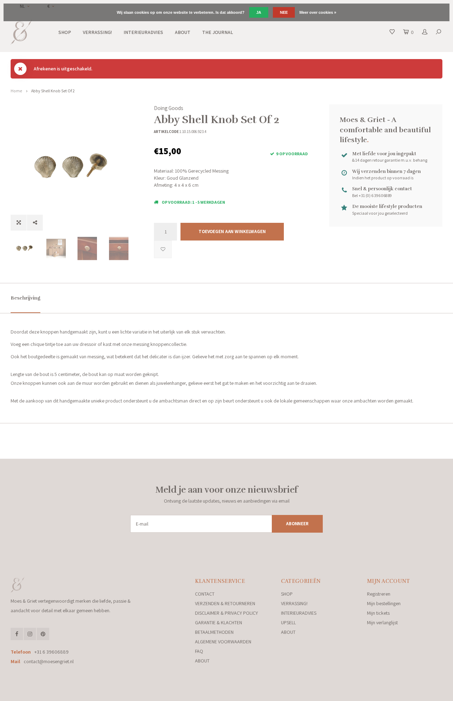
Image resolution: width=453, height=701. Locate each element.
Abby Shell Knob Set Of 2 (53, 90)
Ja (258, 12)
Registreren (378, 594)
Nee (284, 12)
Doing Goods (168, 108)
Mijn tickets (378, 613)
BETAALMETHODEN (214, 632)
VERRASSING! (97, 32)
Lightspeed (107, 693)
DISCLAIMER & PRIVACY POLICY (226, 613)
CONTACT (204, 594)
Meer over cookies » (317, 12)
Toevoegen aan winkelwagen (232, 231)
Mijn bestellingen (384, 603)
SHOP (64, 32)
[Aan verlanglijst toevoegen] (163, 249)
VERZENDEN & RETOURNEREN (225, 603)
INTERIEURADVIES (143, 32)
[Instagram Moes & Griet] (30, 634)
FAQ (199, 651)
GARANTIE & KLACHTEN (218, 622)
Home (16, 90)
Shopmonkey (154, 693)
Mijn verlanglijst (382, 622)
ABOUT (182, 32)
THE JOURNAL (217, 32)
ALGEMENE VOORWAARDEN (223, 641)
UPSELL (288, 622)
